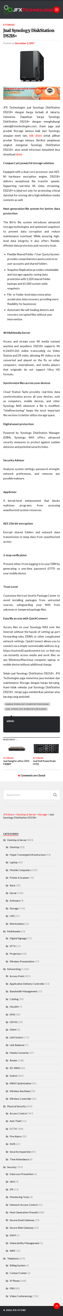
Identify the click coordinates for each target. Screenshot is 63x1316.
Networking (14, 968)
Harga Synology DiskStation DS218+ (27, 704)
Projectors (15, 953)
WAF (12, 1250)
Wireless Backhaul (20, 1091)
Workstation (17, 923)
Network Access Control (23, 1204)
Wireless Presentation (22, 961)
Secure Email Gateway (22, 1220)
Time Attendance (19, 1159)
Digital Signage (18, 938)
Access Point (17, 976)
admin (10, 721)
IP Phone (15, 1280)
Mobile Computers (20, 870)
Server (13, 892)
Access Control (18, 1113)
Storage (9, 24)
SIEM (13, 1235)
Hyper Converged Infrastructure (28, 854)
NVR (12, 1143)
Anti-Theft (15, 1120)
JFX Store (19, 1310)
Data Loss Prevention (21, 1173)
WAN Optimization (20, 1083)
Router (13, 1060)
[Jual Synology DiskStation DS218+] (31, 66)
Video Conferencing (21, 1296)
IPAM (13, 1029)
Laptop (14, 862)
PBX (12, 1288)
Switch (13, 1075)
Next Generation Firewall (24, 1212)
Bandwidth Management (23, 991)
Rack (12, 885)
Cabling (14, 999)
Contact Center (18, 1272)
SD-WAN (15, 1067)
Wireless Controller (20, 1098)
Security (11, 1167)
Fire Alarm (15, 1136)
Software (15, 900)
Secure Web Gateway (22, 1227)
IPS (11, 1189)
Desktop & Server (17, 839)
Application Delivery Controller (27, 983)
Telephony (13, 1258)
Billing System (17, 1265)
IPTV (13, 946)
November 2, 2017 (24, 43)
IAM (12, 1181)
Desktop (14, 847)
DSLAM (14, 1006)
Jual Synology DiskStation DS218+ (28, 33)
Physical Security (16, 1106)
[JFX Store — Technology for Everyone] (31, 9)
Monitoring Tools (19, 1196)
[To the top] (56, 1306)
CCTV (13, 1128)
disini (19, 154)
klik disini (36, 135)
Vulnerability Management (24, 1243)
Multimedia (13, 931)
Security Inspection (20, 1151)
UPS (12, 915)
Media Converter (19, 1052)
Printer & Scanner (19, 877)
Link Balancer (17, 1044)
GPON (13, 1022)
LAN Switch (16, 1037)
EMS (12, 1014)
